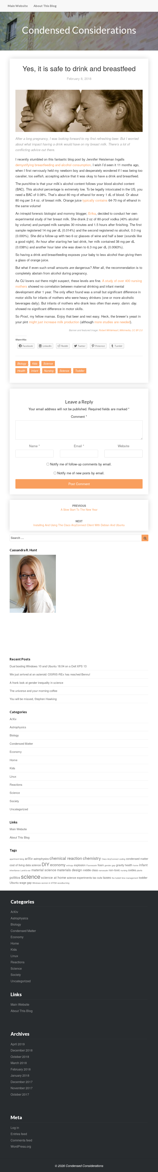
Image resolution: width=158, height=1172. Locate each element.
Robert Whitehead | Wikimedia (115, 330)
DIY (45, 864)
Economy (16, 752)
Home (13, 760)
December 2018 (22, 1050)
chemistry (92, 858)
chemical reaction (66, 858)
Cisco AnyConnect (110, 858)
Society (14, 801)
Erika (92, 213)
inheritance (15, 870)
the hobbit (116, 877)
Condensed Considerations (79, 30)
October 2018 (20, 1056)
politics (15, 877)
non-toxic (114, 870)
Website (123, 445)
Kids (34, 363)
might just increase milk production (54, 321)
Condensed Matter (21, 743)
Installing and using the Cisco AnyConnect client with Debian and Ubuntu (79, 523)
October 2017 (20, 1094)
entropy (69, 865)
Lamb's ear (25, 870)
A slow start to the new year (79, 507)
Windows (36, 882)
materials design (69, 869)
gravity (120, 865)
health (21, 371)
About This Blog (45, 6)
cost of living (17, 865)
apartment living (17, 858)
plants (139, 870)
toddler (79, 371)
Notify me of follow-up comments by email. (81, 464)
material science (43, 869)
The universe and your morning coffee (33, 691)
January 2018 (20, 1075)
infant (34, 371)
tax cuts (97, 877)
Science (48, 363)
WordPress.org (21, 1146)
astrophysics (41, 859)
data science (33, 865)
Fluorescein (91, 865)
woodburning (63, 882)
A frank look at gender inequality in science (36, 682)
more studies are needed (112, 321)
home (135, 865)
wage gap (25, 882)
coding (122, 858)
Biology (21, 363)
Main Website (18, 6)
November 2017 (22, 1088)
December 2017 (22, 1082)
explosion (80, 865)
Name (34, 445)
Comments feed (21, 1140)
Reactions (16, 784)
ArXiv (13, 719)
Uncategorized (19, 809)
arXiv (29, 858)
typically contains (95, 200)
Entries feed (19, 1134)
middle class (90, 870)
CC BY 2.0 (137, 330)
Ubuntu (14, 882)
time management (130, 877)
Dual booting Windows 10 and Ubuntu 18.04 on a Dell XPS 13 (48, 666)
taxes (107, 877)
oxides (132, 870)
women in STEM (49, 882)
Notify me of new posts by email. (80, 472)
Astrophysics (18, 727)
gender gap (110, 865)
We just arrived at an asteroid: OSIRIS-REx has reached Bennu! (50, 674)
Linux (13, 776)
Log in (15, 1127)
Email (79, 445)
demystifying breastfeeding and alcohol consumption (53, 164)
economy (58, 864)
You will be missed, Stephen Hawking (33, 699)
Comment (79, 416)
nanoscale (103, 870)
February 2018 (21, 1069)
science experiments (79, 877)
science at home (53, 877)
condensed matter (137, 859)
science (64, 371)
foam (101, 865)
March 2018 (19, 1063)
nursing (49, 371)
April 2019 (18, 1044)
